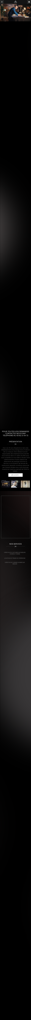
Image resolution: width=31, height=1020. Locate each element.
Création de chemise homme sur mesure (15, 563)
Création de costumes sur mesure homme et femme (15, 553)
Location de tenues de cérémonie (14, 558)
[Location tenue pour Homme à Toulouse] (25, 484)
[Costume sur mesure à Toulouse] (5, 484)
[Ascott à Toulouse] (15, 484)
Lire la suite (15, 475)
